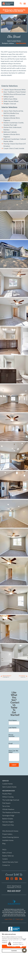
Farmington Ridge (8, 816)
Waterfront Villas (8, 825)
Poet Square (6, 803)
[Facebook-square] (7, 878)
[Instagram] (11, 878)
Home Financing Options (10, 837)
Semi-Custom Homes (9, 787)
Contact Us (6, 865)
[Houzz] (20, 878)
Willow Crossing (7, 797)
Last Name (12, 727)
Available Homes (7, 840)
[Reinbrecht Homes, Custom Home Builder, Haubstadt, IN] (14, 929)
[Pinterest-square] (16, 878)
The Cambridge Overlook (10, 800)
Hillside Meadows (8, 809)
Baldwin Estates (7, 819)
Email (11, 743)
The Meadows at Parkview (11, 812)
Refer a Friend (7, 853)
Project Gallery (7, 834)
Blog (3, 843)
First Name (13, 720)
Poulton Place (7, 794)
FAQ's (4, 850)
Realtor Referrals (8, 856)
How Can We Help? (13, 751)
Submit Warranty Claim (10, 862)
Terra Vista (6, 806)
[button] (25, 3)
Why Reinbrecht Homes (10, 831)
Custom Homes (7, 784)
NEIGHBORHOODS (8, 791)
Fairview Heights (8, 822)
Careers (5, 859)
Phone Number (12, 735)
